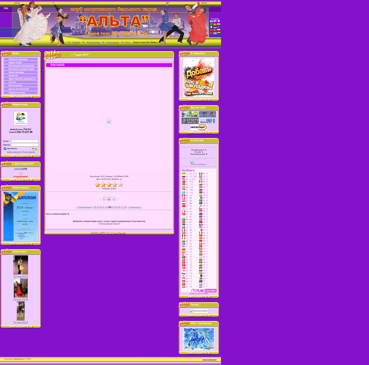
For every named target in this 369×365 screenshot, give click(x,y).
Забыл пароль (14, 152)
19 (97, 207)
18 (95, 207)
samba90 (18, 169)
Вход (127, 42)
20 (100, 207)
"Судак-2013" (20, 276)
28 (125, 207)
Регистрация (112, 42)
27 (122, 207)
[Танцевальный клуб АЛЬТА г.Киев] (198, 97)
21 (103, 207)
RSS (160, 42)
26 (119, 207)
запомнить (12, 148)
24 (113, 207)
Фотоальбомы (93, 42)
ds (121, 179)
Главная (76, 42)
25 (116, 207)
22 (106, 207)
